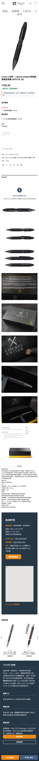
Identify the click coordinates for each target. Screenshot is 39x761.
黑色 (33, 158)
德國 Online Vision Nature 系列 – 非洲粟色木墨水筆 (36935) (29, 653)
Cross (27, 11)
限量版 (28, 699)
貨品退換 (30, 678)
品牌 (8, 699)
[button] (3, 3)
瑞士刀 (12, 699)
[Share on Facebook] (7, 165)
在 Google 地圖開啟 (13, 604)
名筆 (4, 699)
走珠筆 (25, 158)
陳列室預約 (13, 556)
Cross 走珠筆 (12, 158)
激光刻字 (6, 712)
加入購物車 (10, 757)
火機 (17, 699)
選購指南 (23, 715)
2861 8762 (16, 731)
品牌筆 (15, 11)
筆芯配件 (22, 699)
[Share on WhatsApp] (3, 165)
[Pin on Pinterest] (17, 165)
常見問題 (16, 715)
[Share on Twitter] (10, 165)
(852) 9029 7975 (19, 542)
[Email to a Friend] (14, 165)
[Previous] (1, 641)
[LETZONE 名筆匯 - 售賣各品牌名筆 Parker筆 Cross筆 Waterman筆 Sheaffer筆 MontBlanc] (18, 3)
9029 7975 (15, 728)
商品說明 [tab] (4, 177)
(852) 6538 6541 (21, 538)
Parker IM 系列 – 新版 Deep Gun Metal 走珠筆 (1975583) (10, 653)
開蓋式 (30, 158)
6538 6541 (32, 728)
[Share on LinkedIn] (21, 165)
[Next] (37, 641)
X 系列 (19, 158)
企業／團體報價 (15, 712)
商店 (5, 11)
